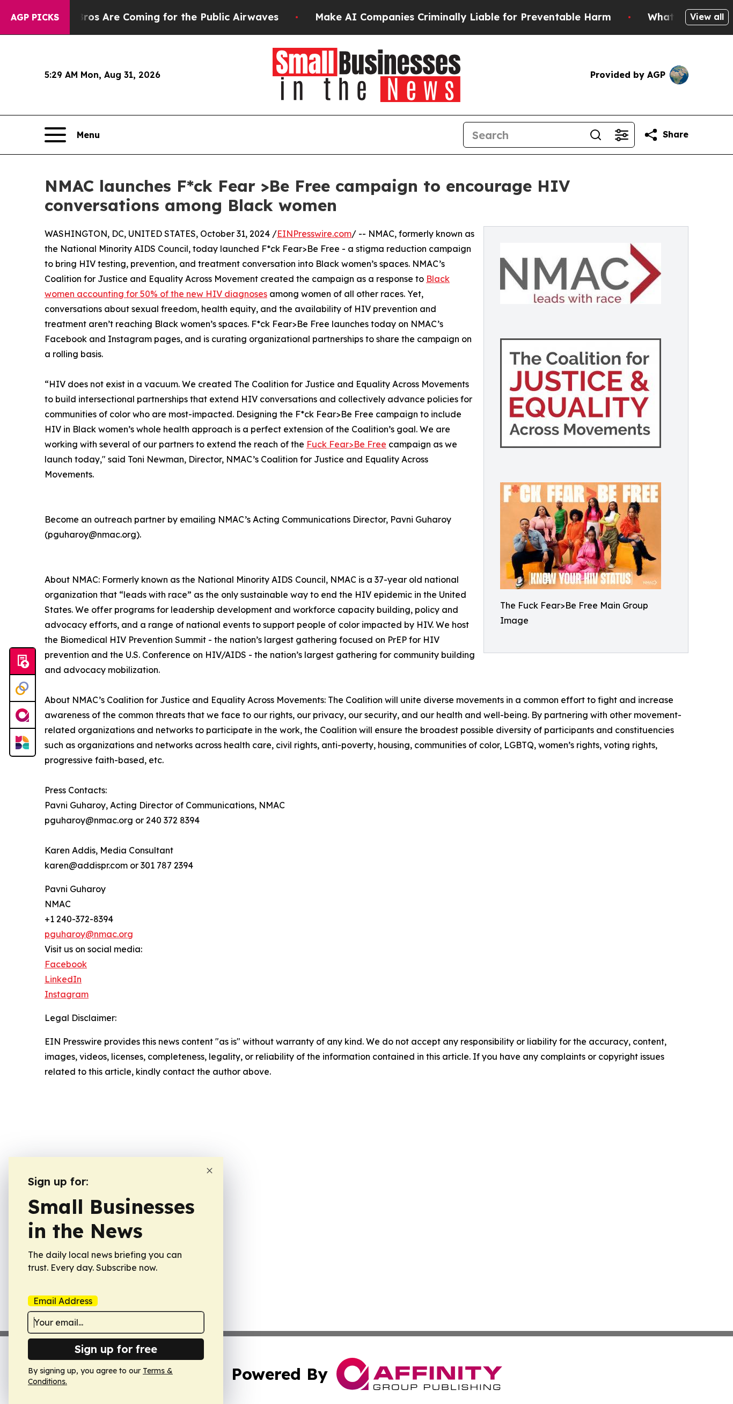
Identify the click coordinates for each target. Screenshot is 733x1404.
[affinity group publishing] (22, 715)
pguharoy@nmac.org (89, 934)
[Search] (596, 134)
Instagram (67, 994)
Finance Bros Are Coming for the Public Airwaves (156, 17)
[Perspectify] (22, 688)
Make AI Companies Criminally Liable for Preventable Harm (463, 17)
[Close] (209, 1171)
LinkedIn (63, 979)
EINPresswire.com (314, 233)
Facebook (66, 964)
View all (707, 16)
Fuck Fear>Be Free (346, 444)
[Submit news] (22, 661)
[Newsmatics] (22, 742)
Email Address (62, 1301)
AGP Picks (35, 17)
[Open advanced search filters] (621, 134)
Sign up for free (116, 1349)
